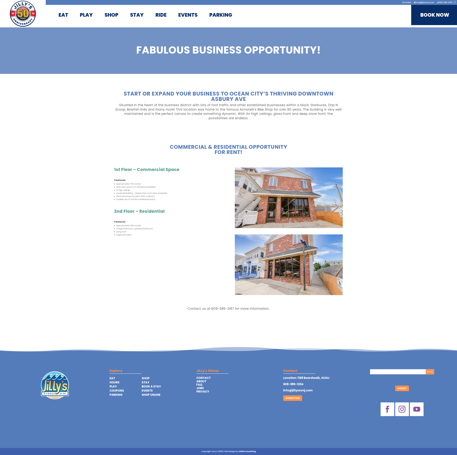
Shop (111, 14)
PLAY (113, 386)
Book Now (434, 14)
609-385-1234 (445, 3)
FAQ (199, 385)
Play (86, 14)
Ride (161, 14)
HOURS (407, 3)
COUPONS (117, 391)
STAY (145, 382)
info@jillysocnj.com (424, 3)
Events (188, 14)
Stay (137, 14)
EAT (112, 378)
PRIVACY (202, 391)
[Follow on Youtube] (417, 409)
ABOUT (201, 381)
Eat (63, 14)
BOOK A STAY (151, 386)
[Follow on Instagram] (402, 409)
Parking (220, 14)
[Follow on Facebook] (387, 409)
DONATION (293, 398)
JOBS (200, 388)
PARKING (116, 395)
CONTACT (203, 378)
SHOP (146, 378)
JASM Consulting (247, 451)
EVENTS (147, 391)
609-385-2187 (222, 309)
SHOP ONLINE (151, 395)
